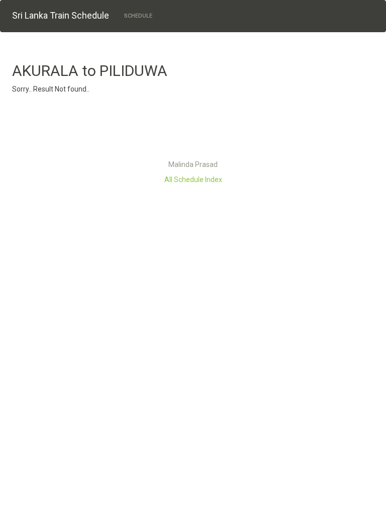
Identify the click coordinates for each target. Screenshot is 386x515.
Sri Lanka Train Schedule (60, 15)
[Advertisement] (193, 129)
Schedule (138, 16)
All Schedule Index (193, 180)
